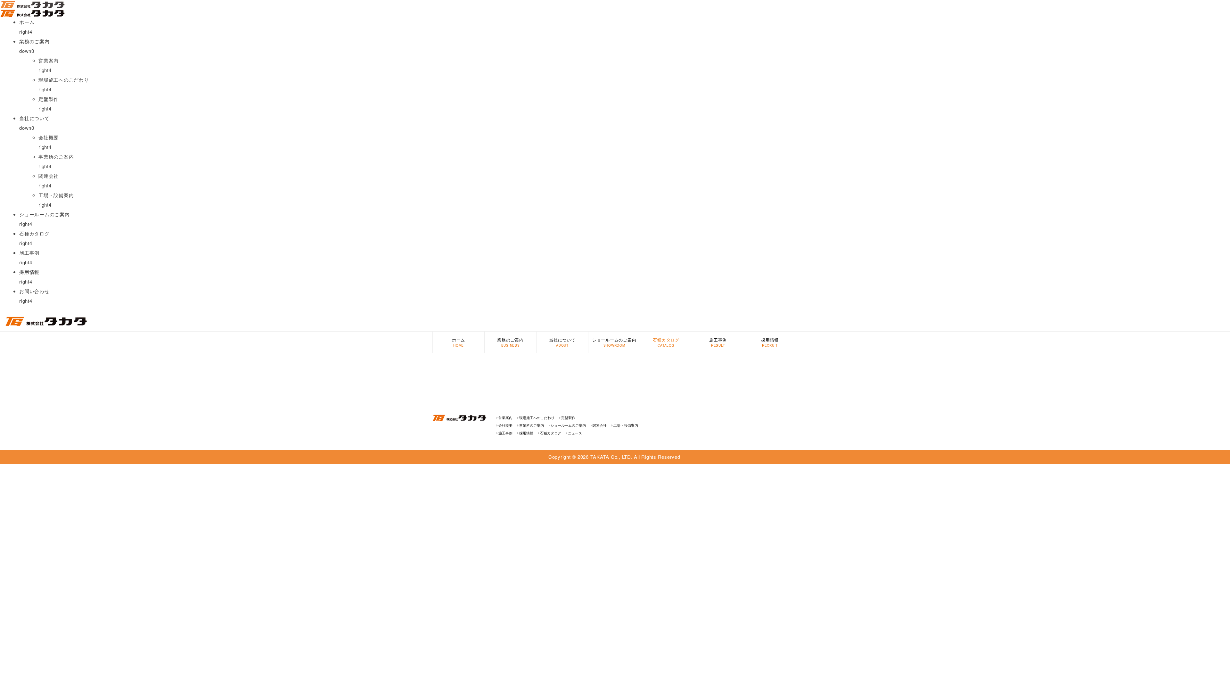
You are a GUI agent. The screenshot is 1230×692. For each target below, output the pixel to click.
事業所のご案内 (56, 156)
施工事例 (29, 252)
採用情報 (29, 271)
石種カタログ (34, 233)
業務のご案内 (510, 340)
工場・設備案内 (56, 195)
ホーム (26, 22)
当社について (562, 340)
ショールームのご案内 (44, 214)
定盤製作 (48, 98)
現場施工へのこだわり (63, 79)
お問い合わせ (34, 291)
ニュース (575, 432)
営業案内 (48, 60)
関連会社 (48, 175)
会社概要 (48, 137)
